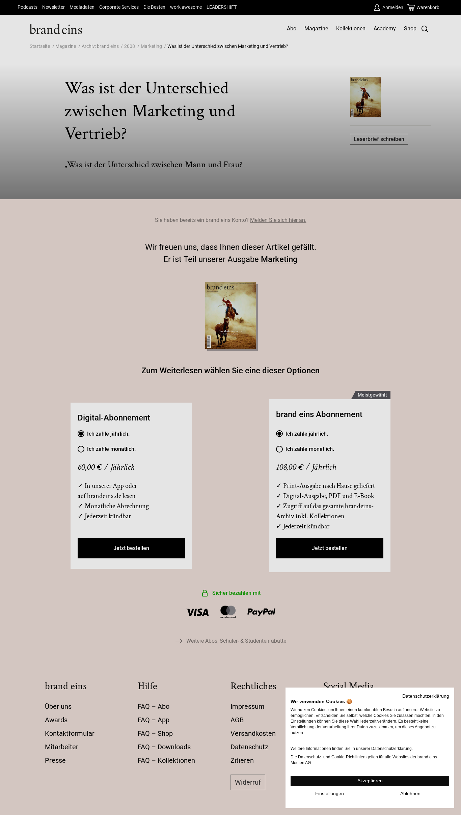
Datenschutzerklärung (425, 696)
